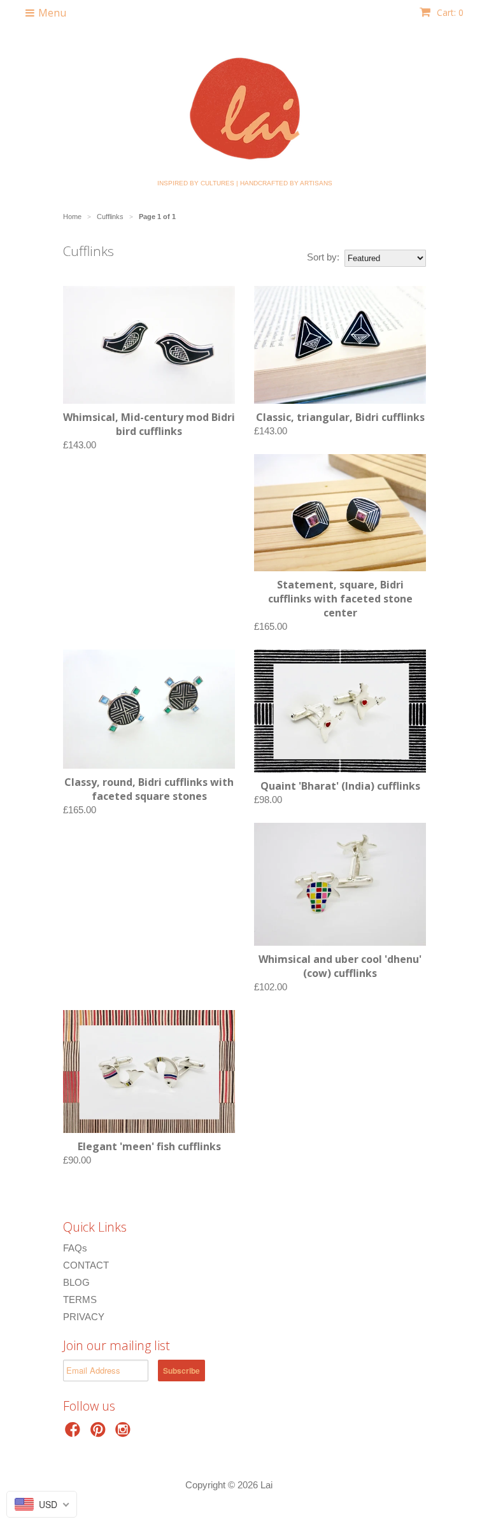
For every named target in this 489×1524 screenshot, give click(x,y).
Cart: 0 (449, 12)
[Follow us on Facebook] (74, 1433)
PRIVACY (83, 1316)
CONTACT (86, 1265)
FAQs (75, 1248)
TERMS (80, 1299)
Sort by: (323, 257)
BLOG (76, 1282)
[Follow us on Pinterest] (100, 1433)
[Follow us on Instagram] (124, 1433)
